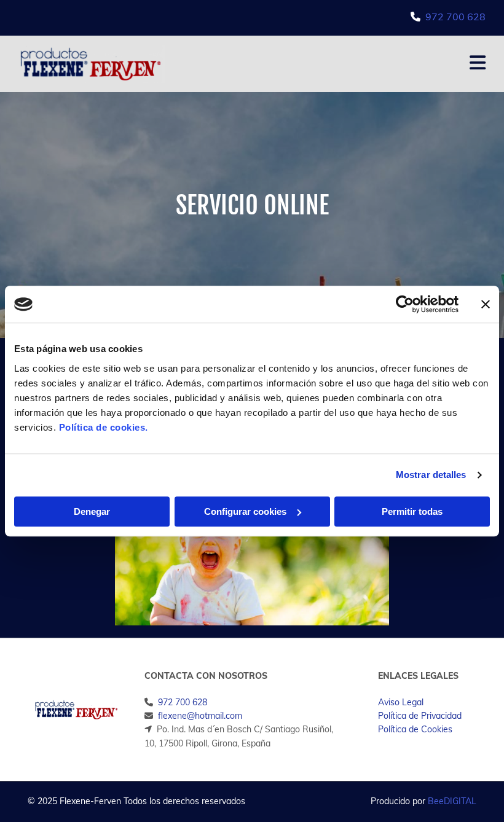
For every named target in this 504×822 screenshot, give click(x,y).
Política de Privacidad (420, 715)
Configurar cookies (245, 511)
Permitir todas (412, 511)
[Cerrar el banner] (485, 304)
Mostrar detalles (431, 474)
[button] (334, 63)
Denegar (92, 511)
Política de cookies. (103, 427)
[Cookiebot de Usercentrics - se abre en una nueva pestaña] (405, 304)
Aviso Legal (400, 702)
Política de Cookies (415, 729)
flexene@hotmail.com (200, 715)
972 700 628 (455, 16)
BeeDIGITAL (452, 801)
